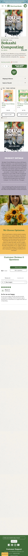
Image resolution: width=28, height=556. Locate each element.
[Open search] (2, 282)
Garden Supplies (4, 38)
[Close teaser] (8, 552)
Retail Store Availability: (6, 62)
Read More (22, 57)
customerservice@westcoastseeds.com (14, 551)
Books (9, 38)
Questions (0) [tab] (20, 278)
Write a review (18, 267)
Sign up (14, 541)
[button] (25, 5)
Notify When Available (19, 66)
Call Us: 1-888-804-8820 (14, 553)
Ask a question (18, 270)
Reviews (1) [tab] (7, 278)
